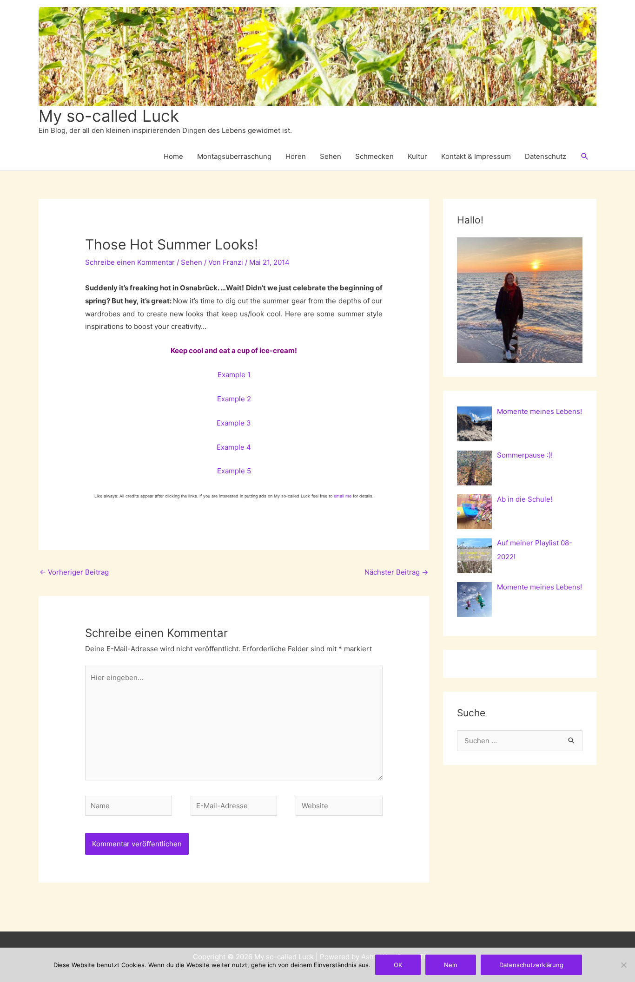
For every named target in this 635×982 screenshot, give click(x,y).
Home (173, 156)
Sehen (330, 156)
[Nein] (623, 964)
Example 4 (234, 447)
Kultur (417, 156)
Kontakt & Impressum (476, 156)
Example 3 (234, 423)
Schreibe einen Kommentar (130, 262)
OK (398, 965)
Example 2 (234, 398)
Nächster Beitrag (396, 572)
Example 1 (234, 374)
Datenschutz (545, 156)
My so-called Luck (109, 115)
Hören (295, 156)
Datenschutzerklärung (531, 965)
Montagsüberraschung (234, 156)
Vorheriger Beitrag (74, 572)
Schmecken (374, 156)
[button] (584, 156)
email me (342, 495)
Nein (450, 965)
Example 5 (234, 470)
